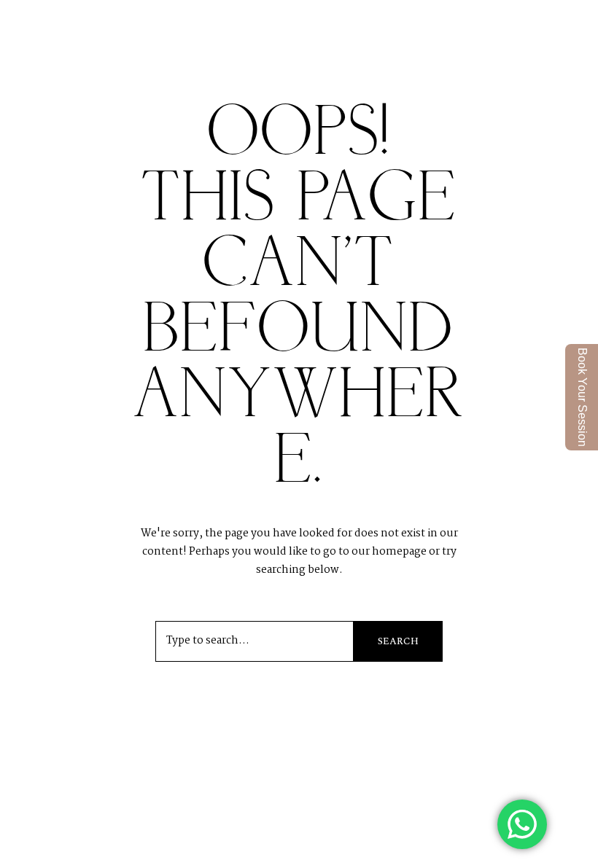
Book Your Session (582, 397)
